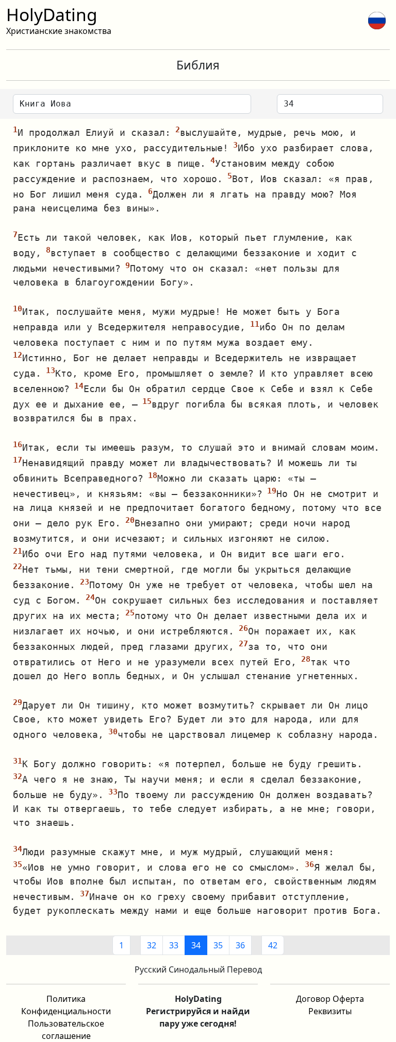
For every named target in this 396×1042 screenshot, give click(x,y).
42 (272, 945)
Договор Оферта (330, 998)
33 (173, 945)
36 (240, 945)
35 (218, 945)
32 (151, 945)
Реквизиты (330, 1011)
